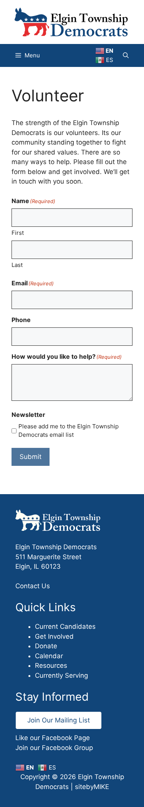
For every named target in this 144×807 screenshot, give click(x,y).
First (18, 232)
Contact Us (32, 586)
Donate (46, 646)
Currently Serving (61, 675)
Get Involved (54, 636)
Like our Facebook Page (52, 738)
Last (17, 264)
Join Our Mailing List (58, 720)
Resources (51, 665)
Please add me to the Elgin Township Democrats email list (68, 431)
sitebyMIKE (92, 787)
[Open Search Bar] (125, 55)
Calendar (49, 656)
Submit (30, 456)
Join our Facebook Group (54, 748)
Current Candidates (65, 626)
